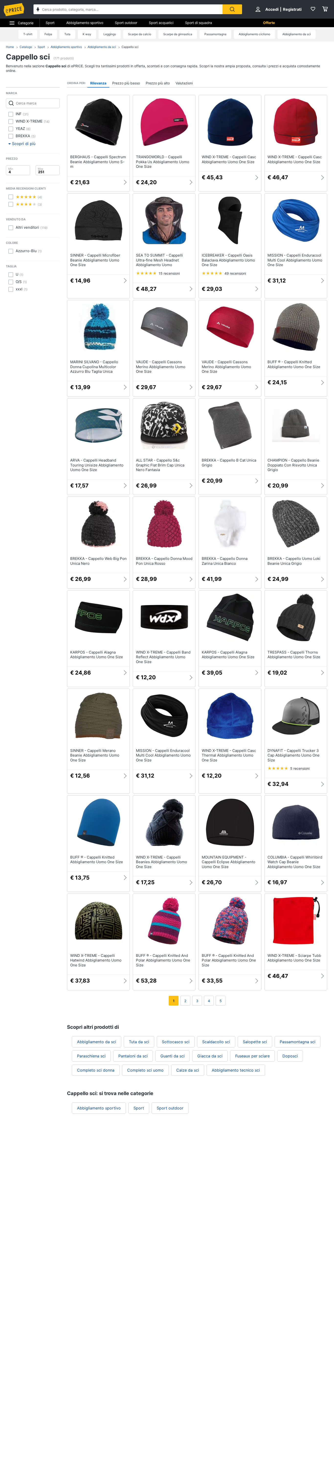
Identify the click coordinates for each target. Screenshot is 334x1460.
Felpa (48, 34)
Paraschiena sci (91, 1055)
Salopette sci (255, 1041)
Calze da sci (187, 1070)
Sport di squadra (198, 23)
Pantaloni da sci (133, 1055)
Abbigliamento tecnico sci (236, 1070)
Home (10, 47)
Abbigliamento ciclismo (254, 34)
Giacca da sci (210, 1055)
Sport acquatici (161, 23)
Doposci (290, 1055)
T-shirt (27, 34)
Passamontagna (215, 34)
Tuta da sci (139, 1041)
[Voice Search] (38, 9)
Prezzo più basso (126, 83)
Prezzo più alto (158, 83)
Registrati (292, 9)
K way (87, 34)
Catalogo (26, 47)
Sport (50, 23)
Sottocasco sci (175, 1041)
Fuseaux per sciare (252, 1055)
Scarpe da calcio (139, 34)
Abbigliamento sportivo (84, 23)
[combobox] (128, 9)
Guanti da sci (172, 1055)
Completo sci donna (95, 1070)
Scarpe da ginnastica (177, 34)
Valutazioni (184, 83)
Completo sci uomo (145, 1070)
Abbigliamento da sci (296, 34)
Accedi (271, 9)
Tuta (67, 34)
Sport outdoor (126, 23)
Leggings (109, 34)
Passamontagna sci (297, 1041)
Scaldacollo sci (216, 1041)
